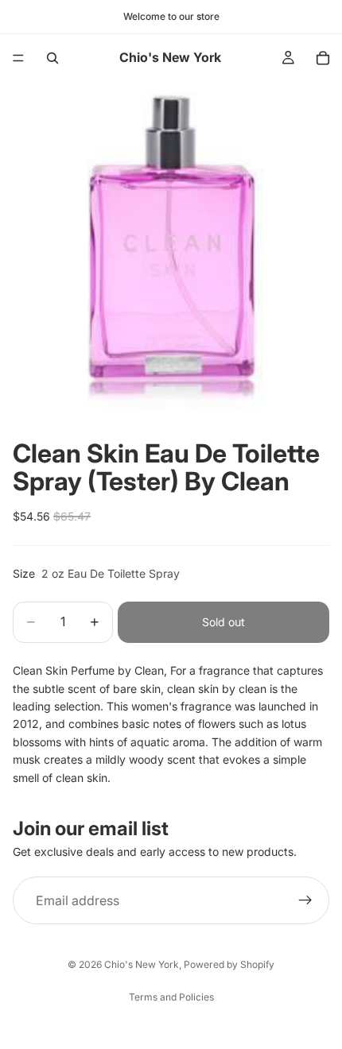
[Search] (52, 58)
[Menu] (18, 58)
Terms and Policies (171, 997)
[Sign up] (305, 900)
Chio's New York (141, 964)
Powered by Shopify (229, 964)
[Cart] (322, 58)
